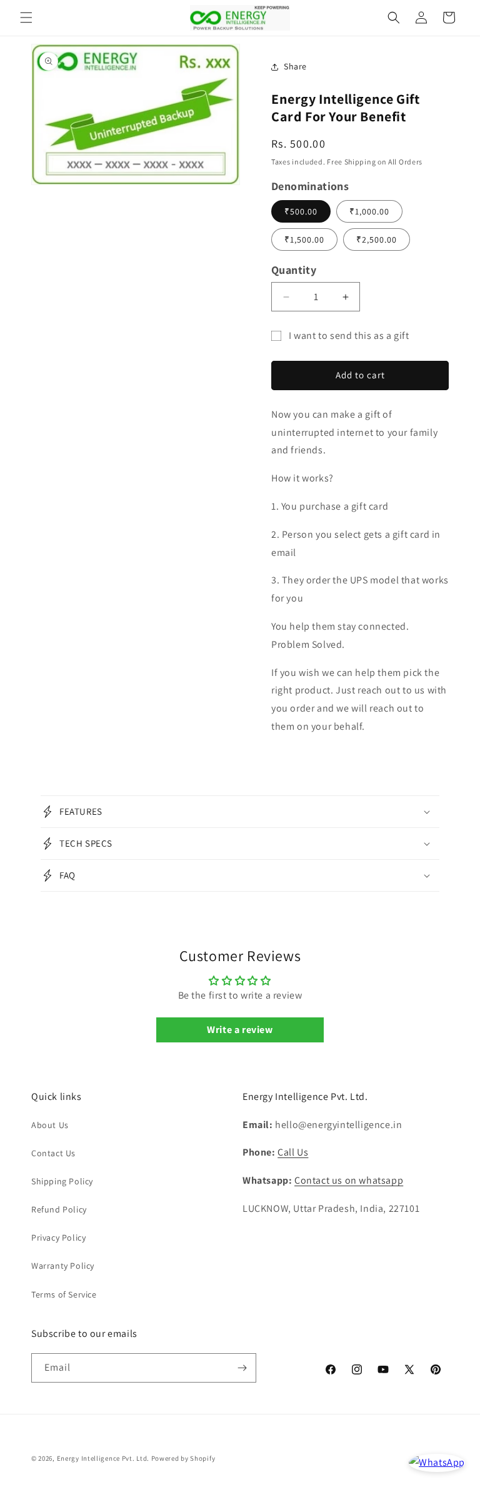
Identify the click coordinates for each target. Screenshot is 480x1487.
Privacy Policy (58, 1237)
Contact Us (53, 1153)
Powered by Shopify (183, 1458)
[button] (26, 17)
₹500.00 (301, 211)
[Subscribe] (242, 1368)
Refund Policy (59, 1209)
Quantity (293, 270)
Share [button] (295, 66)
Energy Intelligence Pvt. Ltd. (103, 1458)
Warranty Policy (62, 1265)
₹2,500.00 (376, 239)
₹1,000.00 (369, 211)
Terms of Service (64, 1294)
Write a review (239, 1029)
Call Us (293, 1152)
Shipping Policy (62, 1181)
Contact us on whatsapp (348, 1180)
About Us (50, 1125)
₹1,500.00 (304, 239)
